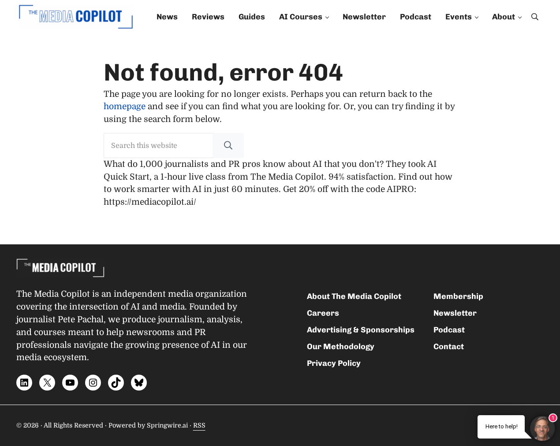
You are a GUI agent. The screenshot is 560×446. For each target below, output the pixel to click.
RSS (199, 425)
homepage (125, 106)
